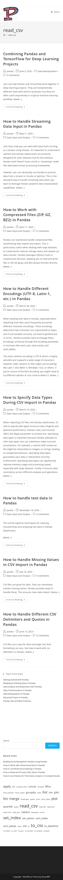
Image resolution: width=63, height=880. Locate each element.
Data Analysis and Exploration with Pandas (22, 686)
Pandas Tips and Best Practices (17, 701)
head (39, 793)
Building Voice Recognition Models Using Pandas (25, 761)
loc (5, 798)
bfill (13, 787)
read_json (16, 812)
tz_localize (38, 831)
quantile (8, 806)
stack (20, 826)
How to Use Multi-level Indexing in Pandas (22, 768)
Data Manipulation (47, 71)
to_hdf (14, 831)
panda (10, 71)
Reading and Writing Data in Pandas (19, 683)
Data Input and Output (18, 137)
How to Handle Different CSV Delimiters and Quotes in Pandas (29, 619)
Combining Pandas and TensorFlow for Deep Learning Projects (31, 58)
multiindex (24, 799)
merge (14, 798)
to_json (21, 831)
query (16, 807)
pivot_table (45, 799)
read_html (7, 812)
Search (6, 740)
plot (54, 798)
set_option (28, 818)
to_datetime (51, 826)
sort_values (9, 826)
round (41, 812)
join (56, 792)
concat (32, 786)
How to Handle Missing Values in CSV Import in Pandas (31, 562)
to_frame (6, 831)
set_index (12, 817)
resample (34, 812)
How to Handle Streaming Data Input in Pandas (27, 124)
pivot (38, 799)
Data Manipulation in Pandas (16, 693)
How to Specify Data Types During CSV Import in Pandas (29, 400)
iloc (45, 792)
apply (7, 786)
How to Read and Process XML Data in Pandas (24, 772)
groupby (31, 792)
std (24, 826)
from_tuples (20, 793)
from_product (8, 793)
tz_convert (29, 831)
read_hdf (50, 807)
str (29, 826)
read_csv (12, 35)
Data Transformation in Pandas (17, 690)
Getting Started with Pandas (16, 679)
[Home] (4, 35)
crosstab (40, 787)
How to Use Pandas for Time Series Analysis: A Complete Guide (31, 776)
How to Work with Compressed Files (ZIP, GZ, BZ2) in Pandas (27, 214)
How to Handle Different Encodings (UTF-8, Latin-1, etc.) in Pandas (27, 293)
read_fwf (42, 807)
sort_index (42, 818)
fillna (48, 786)
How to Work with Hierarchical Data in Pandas (24, 765)
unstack (46, 831)
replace (25, 812)
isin (51, 792)
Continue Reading (17, 107)
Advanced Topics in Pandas (15, 697)
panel (32, 799)
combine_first (21, 787)
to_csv (37, 825)
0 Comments (13, 75)
